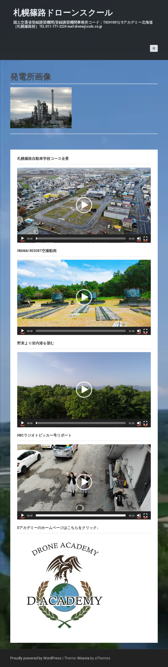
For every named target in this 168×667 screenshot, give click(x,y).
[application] (84, 205)
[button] (84, 205)
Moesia (83, 658)
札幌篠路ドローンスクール (63, 12)
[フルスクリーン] (145, 238)
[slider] (81, 238)
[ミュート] (139, 238)
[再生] (22, 238)
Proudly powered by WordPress (35, 658)
